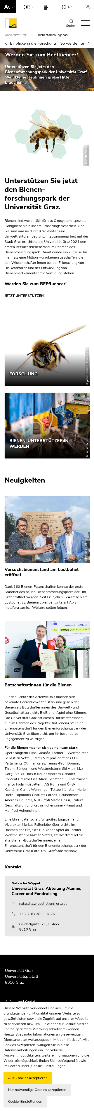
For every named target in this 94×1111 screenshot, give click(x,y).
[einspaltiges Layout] (47, 6)
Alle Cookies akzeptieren (27, 1078)
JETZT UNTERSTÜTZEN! (25, 295)
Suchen (71, 26)
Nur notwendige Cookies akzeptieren (37, 1089)
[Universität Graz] (11, 24)
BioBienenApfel (52, 712)
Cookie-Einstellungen (25, 1101)
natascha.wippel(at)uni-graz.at (43, 903)
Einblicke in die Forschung (33, 43)
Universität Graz (16, 35)
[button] (8, 6)
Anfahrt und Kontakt (21, 1001)
